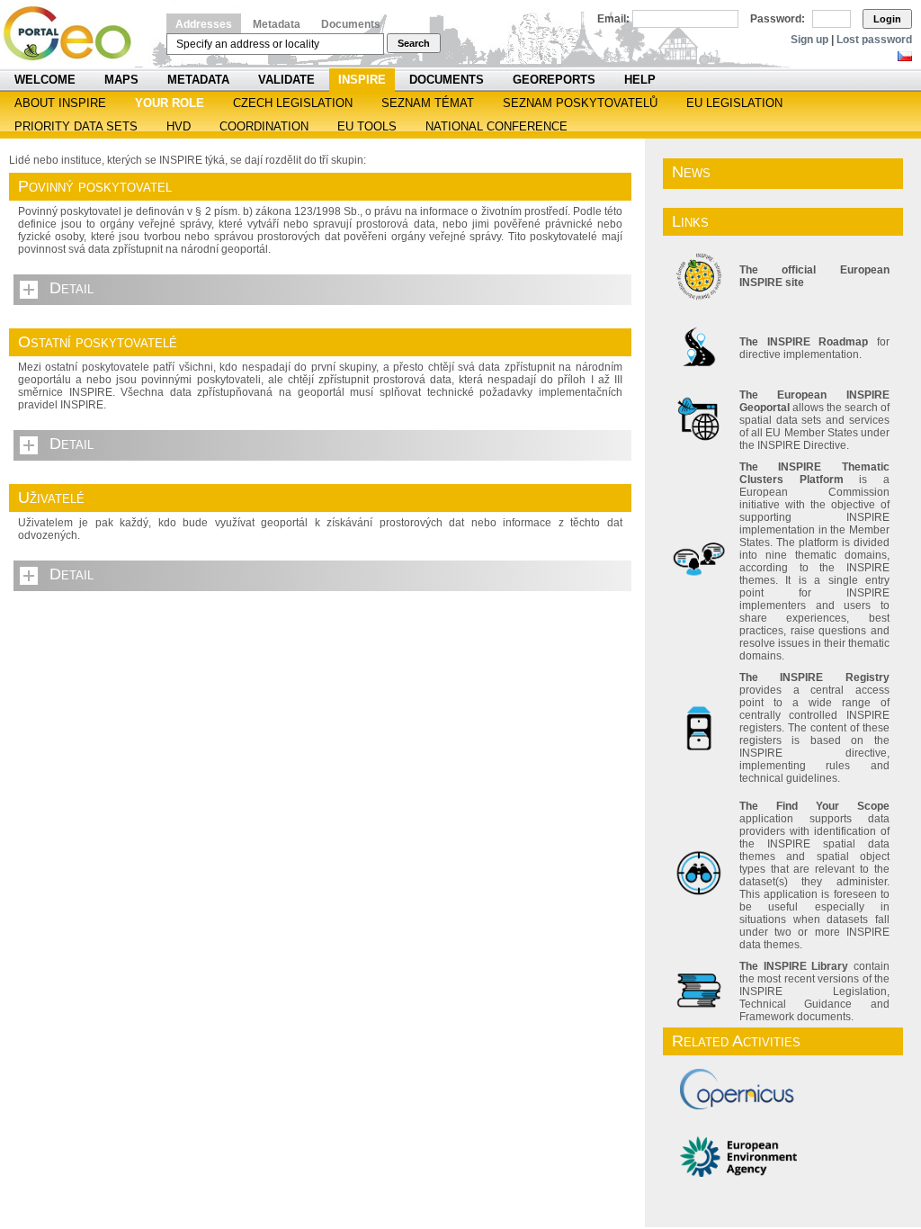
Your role (169, 103)
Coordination (263, 126)
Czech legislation (293, 103)
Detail (71, 288)
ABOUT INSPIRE (60, 103)
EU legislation (734, 103)
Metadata (276, 24)
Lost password (874, 39)
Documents (350, 24)
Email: (613, 19)
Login (887, 18)
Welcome (45, 79)
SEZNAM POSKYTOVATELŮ (580, 103)
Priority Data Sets (76, 126)
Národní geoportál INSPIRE (74, 33)
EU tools (367, 126)
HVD (178, 126)
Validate (286, 79)
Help (640, 79)
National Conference (496, 126)
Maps (121, 79)
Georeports (554, 79)
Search (414, 43)
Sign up (809, 39)
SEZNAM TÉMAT (427, 103)
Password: (777, 19)
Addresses (203, 24)
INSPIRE (362, 79)
